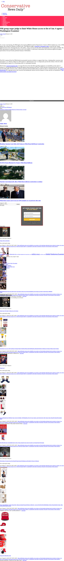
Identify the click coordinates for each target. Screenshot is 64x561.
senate (45, 254)
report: (38, 254)
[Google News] (3, 107)
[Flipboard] (9, 107)
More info (32, 246)
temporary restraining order (42, 46)
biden (1, 254)
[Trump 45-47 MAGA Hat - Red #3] (3, 540)
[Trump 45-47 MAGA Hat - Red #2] (3, 533)
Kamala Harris (28, 254)
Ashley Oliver (3, 33)
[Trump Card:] (3, 363)
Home (3, 16)
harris (17, 254)
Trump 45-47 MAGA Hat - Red (5, 555)
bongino (5, 254)
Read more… (32, 100)
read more (24, 296)
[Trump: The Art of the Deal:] (5, 236)
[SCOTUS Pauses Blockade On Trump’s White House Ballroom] (12, 160)
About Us (4, 21)
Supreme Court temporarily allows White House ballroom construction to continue (21, 181)
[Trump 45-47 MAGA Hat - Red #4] (3, 546)
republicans (42, 254)
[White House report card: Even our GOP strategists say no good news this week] (12, 198)
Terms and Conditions (6, 265)
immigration (22, 254)
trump (48, 254)
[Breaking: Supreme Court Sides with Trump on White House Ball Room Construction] (12, 141)
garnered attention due (12, 65)
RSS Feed (4, 24)
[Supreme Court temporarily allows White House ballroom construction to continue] (12, 179)
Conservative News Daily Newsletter (9, 263)
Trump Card (2, 368)
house (19, 254)
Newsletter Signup (6, 22)
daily (8, 254)
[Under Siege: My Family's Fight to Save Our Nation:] (5, 306)
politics (34, 254)
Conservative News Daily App (8, 266)
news (30, 254)
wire (1, 255)
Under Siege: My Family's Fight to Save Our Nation (9, 310)
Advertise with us (5, 267)
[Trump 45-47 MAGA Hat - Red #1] (3, 527)
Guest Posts (4, 25)
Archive (4, 18)
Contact (4, 19)
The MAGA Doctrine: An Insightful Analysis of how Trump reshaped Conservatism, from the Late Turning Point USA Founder (22, 442)
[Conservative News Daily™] (15, 11)
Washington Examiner (57, 254)
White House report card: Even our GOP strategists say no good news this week (20, 200)
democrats (12, 254)
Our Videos (4, 17)
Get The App (5, 23)
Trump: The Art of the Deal (5, 240)
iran (24, 254)
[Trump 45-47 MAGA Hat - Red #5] (3, 553)
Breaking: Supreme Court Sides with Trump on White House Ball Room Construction (22, 144)
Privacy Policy (5, 264)
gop (15, 254)
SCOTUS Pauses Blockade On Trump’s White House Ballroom (16, 162)
